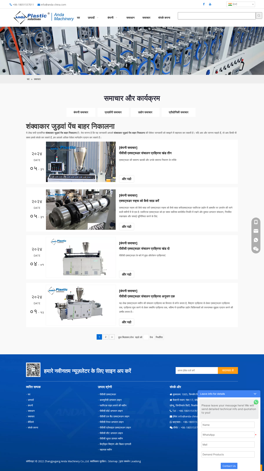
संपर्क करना (33, 427)
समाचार (31, 416)
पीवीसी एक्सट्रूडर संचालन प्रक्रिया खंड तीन (145, 153)
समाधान (31, 410)
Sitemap (113, 461)
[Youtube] (210, 4)
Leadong (136, 461)
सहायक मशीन (106, 449)
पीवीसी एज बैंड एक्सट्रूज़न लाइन (114, 416)
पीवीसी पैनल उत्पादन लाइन (112, 422)
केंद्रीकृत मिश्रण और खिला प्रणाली (115, 444)
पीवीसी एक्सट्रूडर (108, 394)
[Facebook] (204, 4)
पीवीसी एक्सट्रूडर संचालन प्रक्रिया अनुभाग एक (147, 296)
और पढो (126, 179)
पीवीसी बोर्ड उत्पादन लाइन (111, 410)
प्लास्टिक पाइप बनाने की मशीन (113, 405)
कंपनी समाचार (81, 112)
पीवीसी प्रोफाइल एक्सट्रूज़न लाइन (115, 427)
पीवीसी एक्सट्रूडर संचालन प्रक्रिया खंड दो (144, 248)
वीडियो (31, 422)
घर (29, 394)
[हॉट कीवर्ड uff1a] (259, 15)
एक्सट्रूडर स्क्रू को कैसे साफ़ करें (139, 201)
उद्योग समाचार (145, 112)
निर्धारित (159, 337)
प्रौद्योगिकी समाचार (178, 112)
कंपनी (30, 405)
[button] (229, 393)
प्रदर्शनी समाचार (113, 112)
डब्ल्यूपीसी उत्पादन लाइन (111, 400)
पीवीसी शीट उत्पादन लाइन (111, 433)
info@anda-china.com (53, 4)
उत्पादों (31, 400)
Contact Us (229, 465)
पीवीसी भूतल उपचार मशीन (111, 438)
